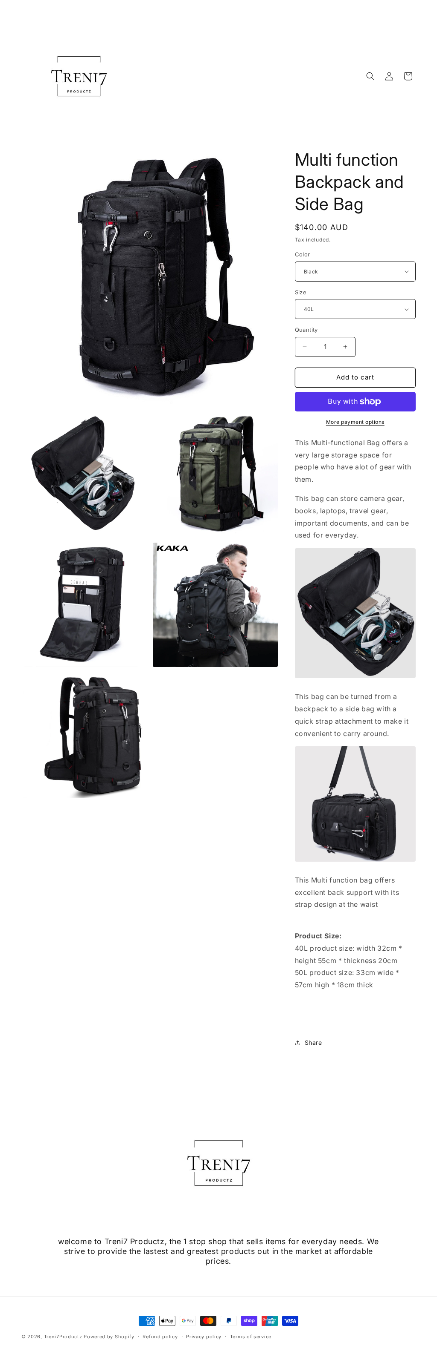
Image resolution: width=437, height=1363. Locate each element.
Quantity (306, 329)
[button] (370, 76)
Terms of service (250, 1337)
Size (301, 292)
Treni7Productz (63, 1337)
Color (302, 254)
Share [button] (313, 1042)
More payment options (355, 422)
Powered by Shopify (109, 1337)
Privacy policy (203, 1337)
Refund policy (160, 1337)
